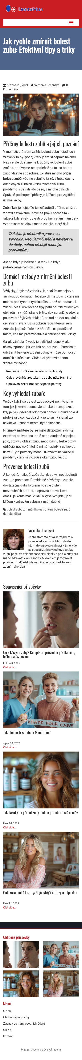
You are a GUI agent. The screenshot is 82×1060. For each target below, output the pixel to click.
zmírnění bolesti (33, 509)
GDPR (7, 1030)
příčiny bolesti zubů (57, 509)
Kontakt (8, 1036)
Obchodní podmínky (16, 1017)
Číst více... (9, 667)
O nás (7, 1011)
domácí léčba (12, 513)
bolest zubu (14, 509)
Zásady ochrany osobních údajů (24, 1023)
